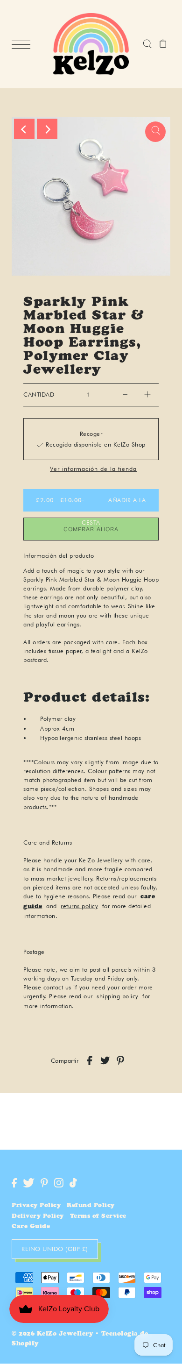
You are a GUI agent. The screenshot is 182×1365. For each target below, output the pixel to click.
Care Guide (31, 1227)
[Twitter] (29, 1182)
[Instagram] (58, 1182)
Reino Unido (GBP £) (54, 1248)
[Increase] (147, 395)
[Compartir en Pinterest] (120, 1060)
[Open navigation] (23, 44)
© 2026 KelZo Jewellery (52, 1334)
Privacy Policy (36, 1206)
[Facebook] (14, 1182)
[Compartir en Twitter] (105, 1060)
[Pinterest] (44, 1182)
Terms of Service (98, 1217)
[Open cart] (163, 44)
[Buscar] (147, 44)
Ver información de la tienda (93, 469)
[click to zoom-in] (155, 131)
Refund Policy (91, 1206)
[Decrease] (125, 395)
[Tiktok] (73, 1182)
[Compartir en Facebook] (89, 1060)
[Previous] (24, 129)
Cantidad (38, 394)
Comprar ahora (91, 529)
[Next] (47, 129)
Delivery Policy (38, 1217)
